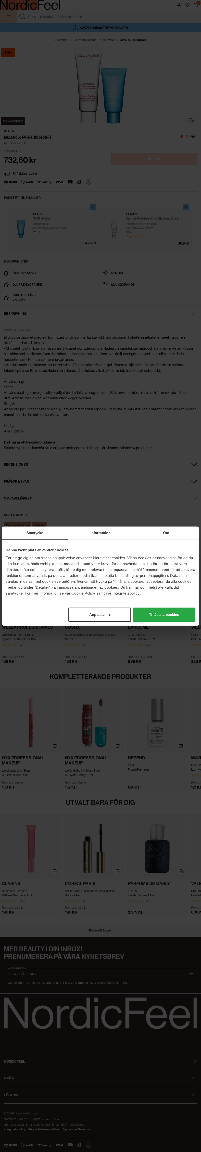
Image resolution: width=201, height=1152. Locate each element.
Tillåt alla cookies (164, 614)
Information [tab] (100, 533)
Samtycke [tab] (34, 533)
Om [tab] (166, 533)
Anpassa (96, 614)
